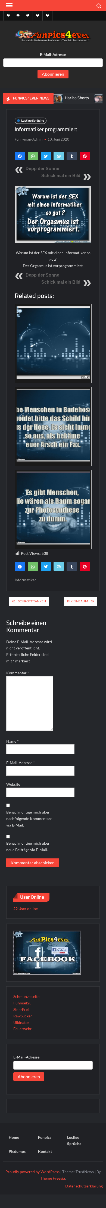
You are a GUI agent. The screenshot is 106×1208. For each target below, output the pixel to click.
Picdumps (17, 1151)
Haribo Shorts (67, 98)
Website (13, 784)
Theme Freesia (52, 1178)
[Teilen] (20, 156)
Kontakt (45, 1151)
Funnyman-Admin (28, 139)
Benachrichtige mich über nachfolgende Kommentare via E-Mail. (29, 818)
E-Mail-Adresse (53, 54)
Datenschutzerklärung (84, 1186)
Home (14, 1137)
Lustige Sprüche (32, 120)
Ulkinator (21, 1022)
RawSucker (22, 1016)
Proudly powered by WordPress (32, 1171)
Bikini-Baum (77, 601)
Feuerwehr (22, 1028)
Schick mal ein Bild (60, 175)
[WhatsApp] (33, 156)
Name (12, 741)
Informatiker (25, 580)
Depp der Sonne (42, 168)
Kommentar (17, 673)
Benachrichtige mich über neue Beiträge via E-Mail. (28, 846)
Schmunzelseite (26, 996)
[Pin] (85, 156)
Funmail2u (22, 1003)
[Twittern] (46, 156)
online (25, 908)
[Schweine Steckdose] (89, 97)
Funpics (44, 1137)
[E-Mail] (59, 156)
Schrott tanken (32, 601)
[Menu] (8, 5)
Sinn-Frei (21, 1009)
